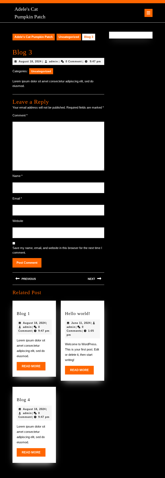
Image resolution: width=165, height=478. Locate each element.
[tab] (148, 13)
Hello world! (77, 313)
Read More (33, 367)
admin (53, 61)
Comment (20, 115)
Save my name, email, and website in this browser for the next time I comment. (57, 250)
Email (17, 198)
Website (17, 221)
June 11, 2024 (81, 322)
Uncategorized (69, 37)
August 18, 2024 (30, 61)
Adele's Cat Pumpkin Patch (33, 37)
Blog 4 (23, 399)
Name (17, 176)
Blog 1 (23, 313)
